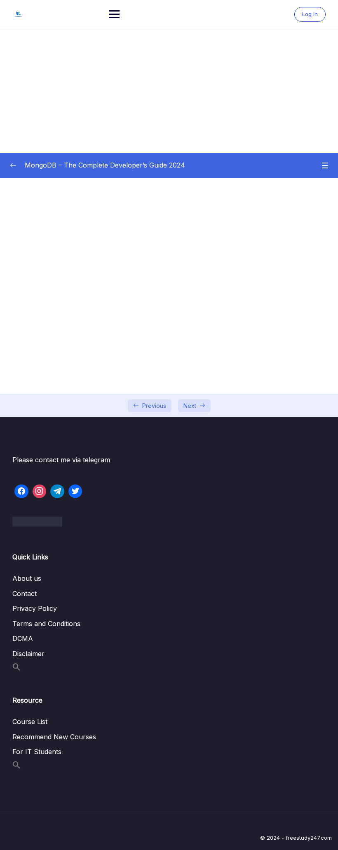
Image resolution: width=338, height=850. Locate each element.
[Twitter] (75, 491)
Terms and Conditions (46, 623)
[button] (16, 668)
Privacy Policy (34, 608)
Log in (310, 14)
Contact (24, 593)
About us (26, 578)
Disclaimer (28, 654)
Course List (29, 721)
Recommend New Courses (54, 737)
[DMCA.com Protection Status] (169, 521)
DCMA (22, 638)
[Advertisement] (169, 91)
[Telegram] (57, 491)
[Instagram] (40, 491)
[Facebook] (21, 491)
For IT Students (36, 752)
